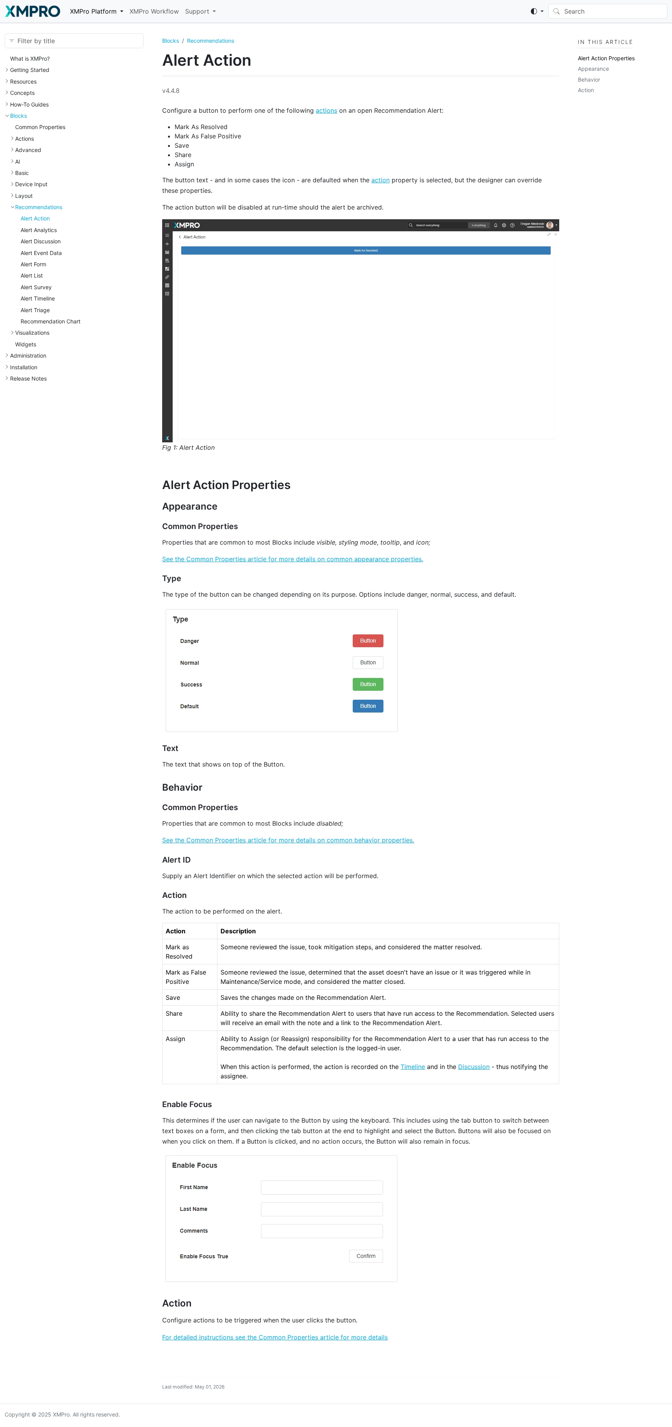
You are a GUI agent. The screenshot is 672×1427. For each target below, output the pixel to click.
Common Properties (40, 127)
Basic (22, 172)
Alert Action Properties (606, 58)
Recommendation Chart (50, 321)
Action (586, 90)
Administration (28, 355)
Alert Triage (35, 310)
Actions (24, 138)
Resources (23, 81)
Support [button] (197, 11)
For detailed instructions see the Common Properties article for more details (275, 1337)
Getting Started (29, 69)
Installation (23, 367)
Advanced (28, 150)
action (380, 180)
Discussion (474, 1067)
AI (17, 161)
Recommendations (38, 207)
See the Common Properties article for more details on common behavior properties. (288, 840)
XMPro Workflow (154, 11)
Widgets (25, 344)
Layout (24, 195)
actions (326, 110)
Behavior (589, 79)
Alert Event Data (41, 253)
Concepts (22, 92)
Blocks (18, 115)
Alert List (32, 275)
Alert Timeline (38, 298)
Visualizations (32, 332)
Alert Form (33, 264)
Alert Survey (36, 287)
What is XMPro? (30, 58)
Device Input (31, 184)
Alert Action (35, 218)
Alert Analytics (39, 230)
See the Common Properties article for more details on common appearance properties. (292, 559)
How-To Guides (29, 104)
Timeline (413, 1067)
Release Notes (28, 378)
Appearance (593, 68)
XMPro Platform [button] (93, 11)
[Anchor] (298, 485)
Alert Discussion (41, 241)
